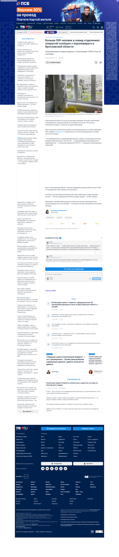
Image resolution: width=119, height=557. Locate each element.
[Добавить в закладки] (96, 62)
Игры (89, 23)
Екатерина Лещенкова (59, 210)
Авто (42, 436)
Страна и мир (92, 442)
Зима (60, 436)
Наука (60, 450)
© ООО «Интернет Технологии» (44, 531)
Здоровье (44, 456)
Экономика (91, 448)
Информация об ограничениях (68, 514)
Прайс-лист (19, 439)
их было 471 (59, 132)
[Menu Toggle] (17, 27)
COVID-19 (59, 217)
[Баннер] (50, 32)
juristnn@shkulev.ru (20, 526)
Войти (51, 279)
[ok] (52, 468)
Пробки (80, 23)
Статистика (68, 217)
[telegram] (43, 468)
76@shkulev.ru (34, 524)
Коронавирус (50, 217)
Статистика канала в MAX (24, 456)
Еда (42, 450)
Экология (91, 445)
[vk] (47, 468)
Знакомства (31, 23)
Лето (60, 445)
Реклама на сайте (21, 436)
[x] (61, 468)
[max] (56, 468)
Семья (75, 456)
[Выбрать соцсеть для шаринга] (100, 62)
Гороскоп (63, 23)
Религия (75, 453)
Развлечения (77, 450)
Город (43, 445)
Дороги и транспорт (47, 448)
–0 (100, 252)
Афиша (56, 23)
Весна (43, 442)
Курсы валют (72, 23)
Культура (61, 442)
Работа (75, 448)
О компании (19, 442)
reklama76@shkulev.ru (95, 509)
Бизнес (43, 439)
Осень (75, 439)
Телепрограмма (48, 23)
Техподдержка (20, 450)
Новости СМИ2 (50, 290)
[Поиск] (94, 27)
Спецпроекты (92, 450)
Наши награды (20, 445)
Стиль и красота (93, 439)
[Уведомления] (98, 27)
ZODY (85, 23)
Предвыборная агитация (23, 453)
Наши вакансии (21, 448)
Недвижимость (21, 23)
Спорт (89, 436)
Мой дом (61, 448)
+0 (95, 252)
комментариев (54, 62)
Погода (39, 23)
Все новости (28, 39)
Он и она (76, 436)
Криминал (62, 439)
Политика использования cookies (69, 517)
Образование (63, 456)
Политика (76, 442)
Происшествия (77, 445)
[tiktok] (65, 468)
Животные (44, 453)
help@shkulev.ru (27, 527)
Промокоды (96, 23)
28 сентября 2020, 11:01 (51, 58)
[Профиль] (102, 27)
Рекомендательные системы (68, 519)
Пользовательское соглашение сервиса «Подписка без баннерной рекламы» (80, 522)
